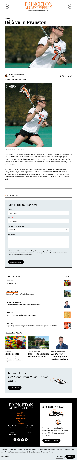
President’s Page (12, 291)
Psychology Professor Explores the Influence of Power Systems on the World (32, 326)
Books (12, 428)
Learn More (14, 387)
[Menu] (7, 7)
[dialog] (38, 453)
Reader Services (30, 430)
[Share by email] (68, 76)
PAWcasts (12, 430)
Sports (7, 18)
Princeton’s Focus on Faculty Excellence (20, 294)
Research (9, 312)
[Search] (70, 7)
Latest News (21, 413)
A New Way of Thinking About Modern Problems (23, 305)
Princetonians (21, 418)
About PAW (29, 425)
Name (10, 209)
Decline (60, 456)
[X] (15, 440)
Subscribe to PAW (51, 440)
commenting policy (32, 253)
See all (68, 276)
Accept (70, 456)
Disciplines (21, 416)
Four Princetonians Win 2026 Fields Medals (21, 315)
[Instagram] (22, 440)
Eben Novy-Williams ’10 (17, 74)
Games (12, 432)
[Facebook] (18, 440)
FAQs (29, 432)
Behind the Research (13, 302)
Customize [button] (5, 456)
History (21, 423)
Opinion (21, 421)
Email (10, 218)
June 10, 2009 (18, 79)
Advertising (29, 428)
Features (9, 281)
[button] (71, 76)
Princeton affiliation (16, 226)
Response (11, 234)
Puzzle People (11, 283)
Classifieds (12, 434)
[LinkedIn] (26, 440)
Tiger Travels (12, 425)
